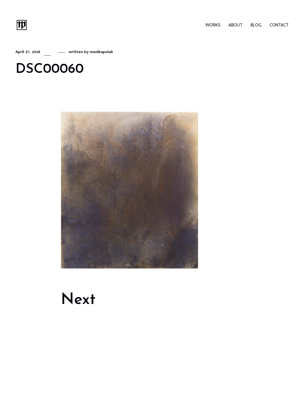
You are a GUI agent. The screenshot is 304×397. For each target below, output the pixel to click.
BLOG (256, 25)
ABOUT (235, 25)
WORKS (212, 25)
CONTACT (279, 25)
